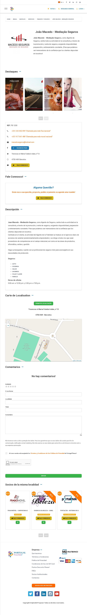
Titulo (7, 407)
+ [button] (8, 322)
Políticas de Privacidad (58, 453)
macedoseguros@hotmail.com (22, 142)
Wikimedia (79, 360)
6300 (34, 493)
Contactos (35, 578)
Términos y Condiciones (40, 557)
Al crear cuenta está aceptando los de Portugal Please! (42, 453)
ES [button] (62, 2)
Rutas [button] (52, 9)
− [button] (8, 325)
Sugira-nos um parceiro (43, 585)
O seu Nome (9, 391)
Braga (15, 19)
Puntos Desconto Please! (41, 567)
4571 (60, 493)
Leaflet (74, 360)
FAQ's (34, 571)
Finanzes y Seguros (43, 19)
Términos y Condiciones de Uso (41, 453)
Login (81, 9)
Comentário (9, 415)
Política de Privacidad (39, 560)
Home (8, 19)
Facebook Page (22, 148)
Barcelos (22, 19)
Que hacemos (37, 553)
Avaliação (8, 384)
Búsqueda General (67, 9)
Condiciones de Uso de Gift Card (43, 564)
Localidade (8, 399)
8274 (8, 493)
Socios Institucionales (39, 574)
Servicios (31, 19)
